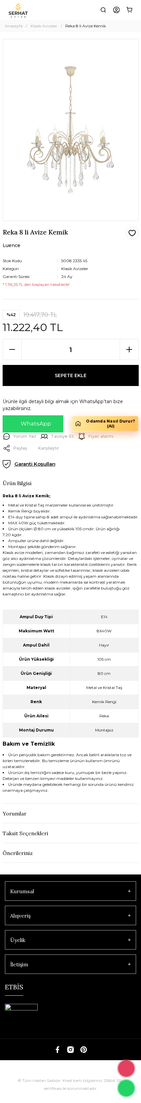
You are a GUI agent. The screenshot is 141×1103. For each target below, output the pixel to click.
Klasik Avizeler (74, 268)
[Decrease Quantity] (12, 349)
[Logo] (18, 10)
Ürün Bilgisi (17, 483)
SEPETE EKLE (71, 375)
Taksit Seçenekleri (25, 833)
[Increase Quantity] (129, 349)
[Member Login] (116, 9)
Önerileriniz (18, 853)
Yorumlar (15, 813)
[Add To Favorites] (132, 232)
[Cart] (129, 9)
